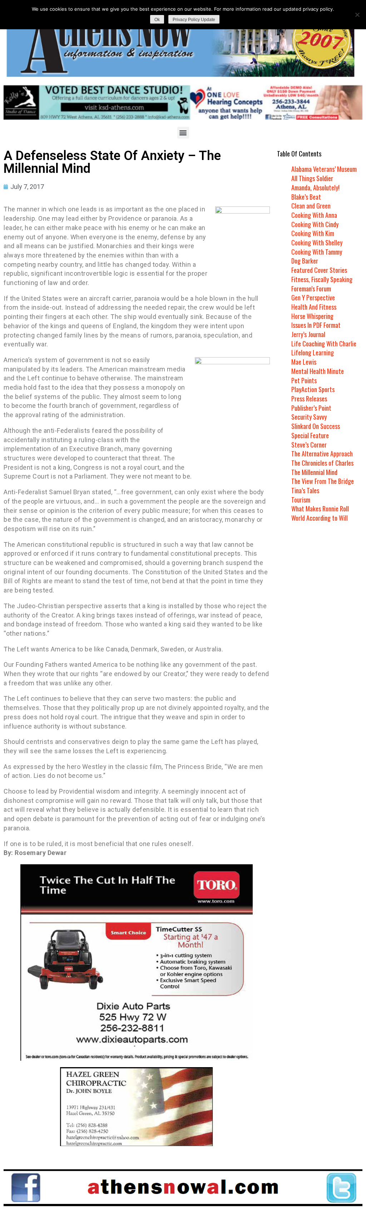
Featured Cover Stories (319, 270)
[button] (183, 133)
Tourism (300, 499)
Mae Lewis (303, 361)
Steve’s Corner (309, 444)
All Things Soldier (312, 178)
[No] (357, 14)
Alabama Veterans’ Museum (324, 169)
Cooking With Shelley (316, 242)
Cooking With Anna (314, 215)
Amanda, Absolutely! (315, 187)
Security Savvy (309, 416)
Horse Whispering (312, 316)
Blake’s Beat (306, 196)
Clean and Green (311, 205)
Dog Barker (304, 260)
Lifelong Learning (312, 352)
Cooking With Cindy (314, 224)
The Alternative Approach (322, 453)
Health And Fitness (313, 306)
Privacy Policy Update (194, 19)
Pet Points (304, 380)
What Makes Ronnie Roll (320, 508)
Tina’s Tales (305, 490)
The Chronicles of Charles (322, 463)
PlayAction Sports (313, 389)
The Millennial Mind (314, 472)
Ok (157, 19)
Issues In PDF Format (316, 325)
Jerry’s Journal (308, 334)
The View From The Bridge (322, 481)
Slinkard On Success (315, 426)
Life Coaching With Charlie (323, 343)
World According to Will (319, 517)
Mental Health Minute (317, 371)
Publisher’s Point (311, 407)
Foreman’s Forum (311, 288)
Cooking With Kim (312, 233)
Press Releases (309, 398)
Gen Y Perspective (313, 297)
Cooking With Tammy (316, 251)
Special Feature (310, 435)
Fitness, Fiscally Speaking (321, 279)
